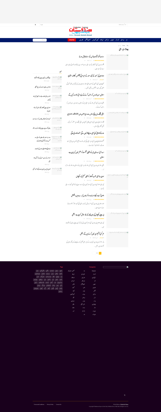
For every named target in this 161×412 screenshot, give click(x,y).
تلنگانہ (53, 277)
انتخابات (61, 274)
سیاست (84, 308)
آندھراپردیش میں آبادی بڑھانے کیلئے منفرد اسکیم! (41, 169)
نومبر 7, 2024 (89, 60)
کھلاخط (73, 291)
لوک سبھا (47, 282)
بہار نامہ (95, 301)
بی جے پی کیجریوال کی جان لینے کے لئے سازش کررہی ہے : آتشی (88, 215)
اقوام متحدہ (51, 271)
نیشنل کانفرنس (48, 285)
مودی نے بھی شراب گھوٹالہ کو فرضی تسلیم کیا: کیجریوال (90, 176)
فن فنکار (101, 40)
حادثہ (84, 271)
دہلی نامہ (84, 291)
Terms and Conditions (39, 404)
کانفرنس (73, 284)
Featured (94, 271)
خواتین (57, 280)
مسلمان (36, 282)
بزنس (95, 298)
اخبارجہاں (112, 40)
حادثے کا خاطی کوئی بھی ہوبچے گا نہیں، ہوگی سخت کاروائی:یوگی (87, 133)
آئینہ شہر (117, 40)
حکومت (61, 280)
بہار (61, 277)
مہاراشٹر (54, 285)
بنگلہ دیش (43, 274)
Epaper (71, 39)
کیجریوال (41, 288)
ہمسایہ (73, 311)
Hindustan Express (99, 60)
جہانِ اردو (94, 311)
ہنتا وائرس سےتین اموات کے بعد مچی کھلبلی (42, 87)
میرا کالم (73, 308)
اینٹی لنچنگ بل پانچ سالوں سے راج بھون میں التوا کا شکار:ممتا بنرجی (85, 114)
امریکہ (37, 271)
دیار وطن (122, 40)
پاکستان (57, 288)
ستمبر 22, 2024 (95, 80)
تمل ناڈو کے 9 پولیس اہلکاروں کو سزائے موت (41, 119)
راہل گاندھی (40, 280)
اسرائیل (57, 271)
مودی (57, 285)
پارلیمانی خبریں (94, 304)
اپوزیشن (56, 274)
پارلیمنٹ (61, 288)
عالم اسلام (83, 311)
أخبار (95, 281)
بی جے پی (57, 277)
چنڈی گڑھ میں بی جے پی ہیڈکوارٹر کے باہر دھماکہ (41, 128)
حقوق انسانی (83, 274)
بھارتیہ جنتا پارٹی (37, 274)
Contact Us (58, 404)
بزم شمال (107, 40)
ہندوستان (60, 291)
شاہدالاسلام (101, 80)
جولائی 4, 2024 (89, 118)
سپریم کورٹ (35, 280)
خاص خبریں (83, 277)
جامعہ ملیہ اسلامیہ (48, 277)
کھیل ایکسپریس (95, 40)
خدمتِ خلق (83, 281)
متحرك (73, 298)
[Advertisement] (80, 11)
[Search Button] (34, 40)
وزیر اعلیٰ (39, 285)
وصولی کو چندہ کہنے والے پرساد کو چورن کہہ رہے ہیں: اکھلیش (87, 195)
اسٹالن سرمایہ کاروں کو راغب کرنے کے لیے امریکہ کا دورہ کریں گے (86, 95)
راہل (45, 280)
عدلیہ (84, 314)
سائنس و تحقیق (83, 304)
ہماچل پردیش (36, 288)
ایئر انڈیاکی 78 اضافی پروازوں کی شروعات (42, 149)
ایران (52, 274)
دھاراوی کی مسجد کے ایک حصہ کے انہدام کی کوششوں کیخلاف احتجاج (86, 76)
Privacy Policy (50, 404)
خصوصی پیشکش (88, 40)
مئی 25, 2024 (89, 180)
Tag (127, 45)
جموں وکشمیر (42, 277)
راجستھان (49, 280)
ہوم (126, 40)
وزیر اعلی (119, 45)
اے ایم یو (47, 274)
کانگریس (53, 288)
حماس (38, 277)
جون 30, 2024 (89, 161)
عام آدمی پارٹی (60, 282)
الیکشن (95, 291)
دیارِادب (84, 301)
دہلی (53, 280)
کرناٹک (49, 288)
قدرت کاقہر (73, 277)
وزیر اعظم (43, 285)
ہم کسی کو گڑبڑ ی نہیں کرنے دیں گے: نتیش (92, 234)
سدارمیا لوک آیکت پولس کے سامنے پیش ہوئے (91, 56)
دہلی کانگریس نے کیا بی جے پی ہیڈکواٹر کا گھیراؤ (42, 78)
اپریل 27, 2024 (89, 199)
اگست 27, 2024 (89, 99)
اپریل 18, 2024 (89, 219)
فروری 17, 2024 (95, 238)
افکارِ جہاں (81, 40)
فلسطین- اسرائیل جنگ (71, 271)
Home (123, 45)
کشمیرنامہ (73, 288)
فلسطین (51, 282)
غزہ (55, 282)
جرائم (95, 308)
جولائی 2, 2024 (89, 137)
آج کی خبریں (94, 277)
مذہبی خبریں (72, 301)
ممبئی (61, 285)
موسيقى (73, 304)
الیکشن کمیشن (42, 271)
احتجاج (61, 271)
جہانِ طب (94, 314)
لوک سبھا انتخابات (41, 282)
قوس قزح (72, 281)
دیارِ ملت (84, 294)
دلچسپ (84, 288)
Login (41, 24)
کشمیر (45, 288)
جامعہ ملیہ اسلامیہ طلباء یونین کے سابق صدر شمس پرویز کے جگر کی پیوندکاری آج (42, 139)
